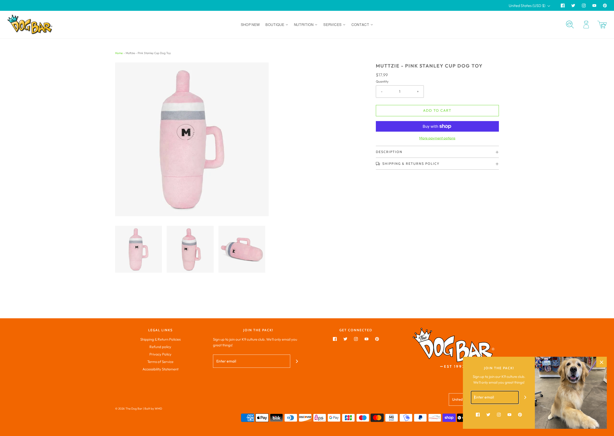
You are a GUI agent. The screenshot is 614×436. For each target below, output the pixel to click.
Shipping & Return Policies (160, 339)
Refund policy (160, 346)
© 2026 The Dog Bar (128, 408)
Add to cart (437, 110)
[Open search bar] (570, 24)
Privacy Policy (160, 354)
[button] (138, 249)
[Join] (296, 361)
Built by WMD (153, 408)
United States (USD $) (527, 5)
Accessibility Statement (160, 369)
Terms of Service (160, 361)
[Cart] (602, 24)
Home (119, 53)
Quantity (382, 81)
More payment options (437, 138)
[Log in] (586, 24)
